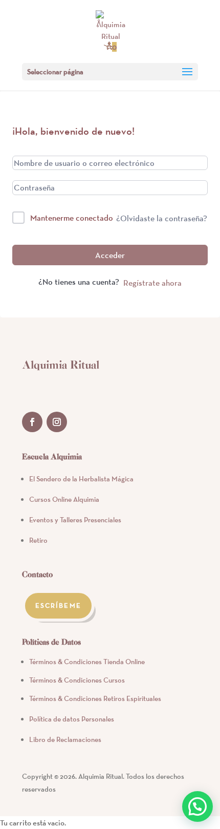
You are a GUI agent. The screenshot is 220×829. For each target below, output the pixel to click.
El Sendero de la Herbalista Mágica (81, 478)
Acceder (110, 255)
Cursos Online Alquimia (64, 499)
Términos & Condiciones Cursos (77, 680)
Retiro (38, 540)
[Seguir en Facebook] (32, 422)
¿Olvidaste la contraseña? (161, 218)
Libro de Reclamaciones (65, 739)
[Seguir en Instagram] (57, 422)
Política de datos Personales (71, 719)
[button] (197, 806)
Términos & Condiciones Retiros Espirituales (95, 698)
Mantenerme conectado (71, 217)
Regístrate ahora (152, 283)
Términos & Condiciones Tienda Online (87, 661)
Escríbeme (58, 605)
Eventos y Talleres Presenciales (75, 519)
